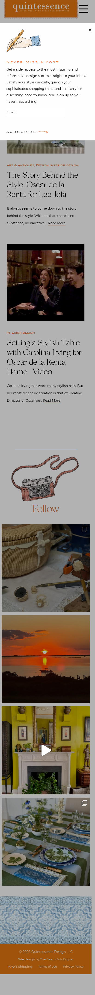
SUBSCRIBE (21, 132)
